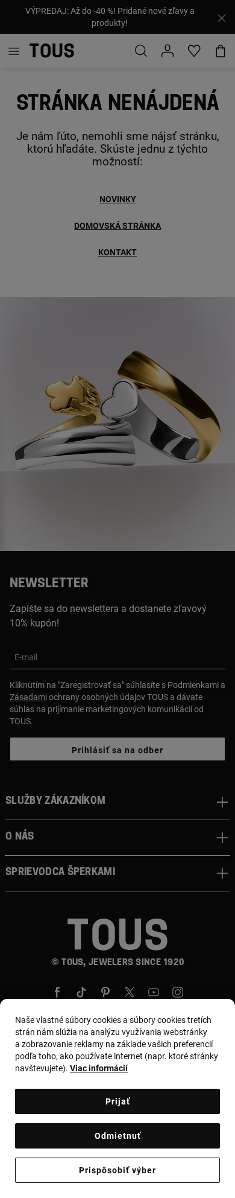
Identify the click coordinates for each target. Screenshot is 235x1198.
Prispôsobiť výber (117, 1170)
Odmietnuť (118, 1136)
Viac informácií (99, 1068)
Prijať (117, 1101)
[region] (117, 1098)
